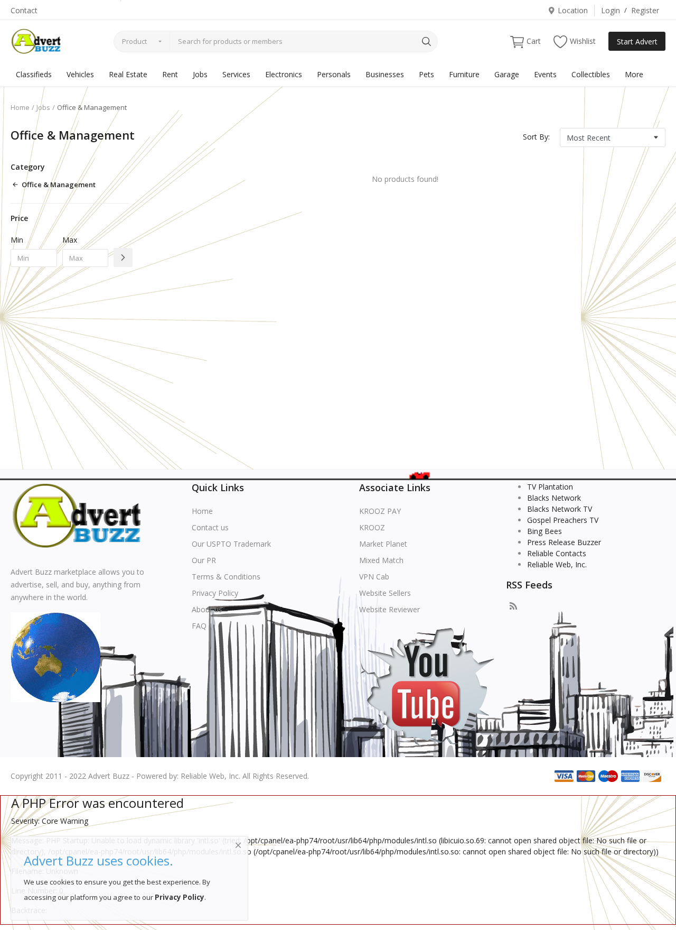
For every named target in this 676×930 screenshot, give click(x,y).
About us (207, 609)
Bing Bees (544, 531)
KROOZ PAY (380, 511)
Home (20, 107)
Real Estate (128, 74)
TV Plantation (550, 487)
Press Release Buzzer (564, 542)
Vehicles (80, 74)
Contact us (210, 527)
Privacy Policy (215, 593)
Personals (334, 74)
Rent (170, 74)
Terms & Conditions (226, 577)
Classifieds (34, 74)
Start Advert (637, 41)
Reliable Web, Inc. (557, 564)
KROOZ (372, 527)
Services (236, 74)
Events (545, 74)
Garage (506, 74)
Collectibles (590, 74)
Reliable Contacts (556, 553)
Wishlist (583, 41)
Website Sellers (385, 593)
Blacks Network (554, 498)
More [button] (634, 74)
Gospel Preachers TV (562, 520)
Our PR (204, 560)
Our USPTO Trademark (231, 544)
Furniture (464, 74)
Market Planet (383, 544)
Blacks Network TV (559, 509)
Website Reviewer (389, 609)
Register (645, 10)
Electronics (283, 74)
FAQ (199, 626)
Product (134, 41)
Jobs (200, 74)
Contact (24, 10)
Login (610, 10)
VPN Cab (374, 577)
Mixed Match (381, 560)
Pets (426, 74)
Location (573, 10)
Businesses (384, 74)
